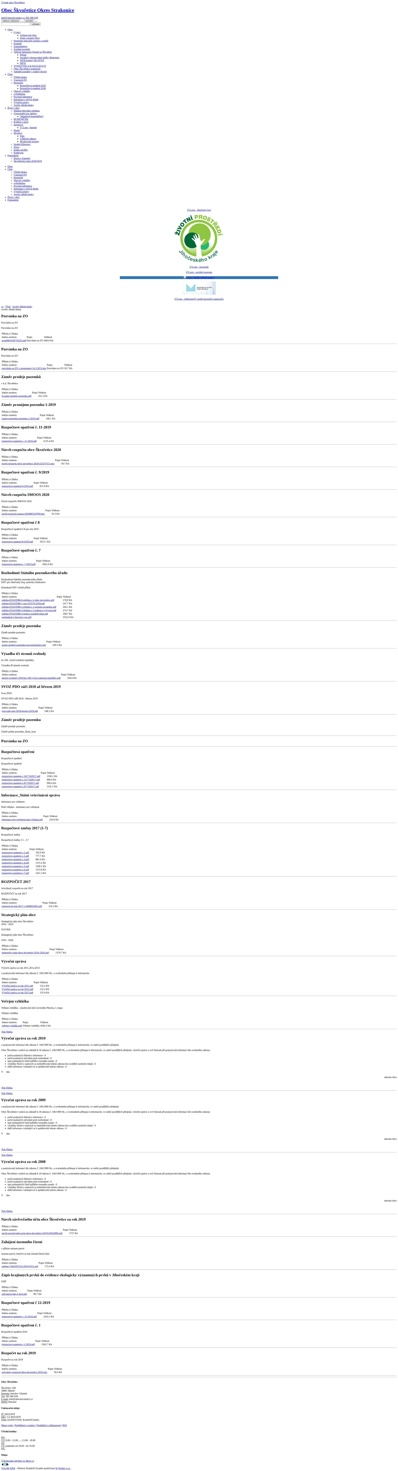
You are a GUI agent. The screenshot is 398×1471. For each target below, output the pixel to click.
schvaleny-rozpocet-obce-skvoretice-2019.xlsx (24, 1372)
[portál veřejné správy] (199, 277)
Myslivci (18, 133)
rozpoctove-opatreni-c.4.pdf (15, 862)
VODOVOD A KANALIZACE (30, 66)
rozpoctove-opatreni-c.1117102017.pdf (21, 779)
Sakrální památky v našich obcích (30, 71)
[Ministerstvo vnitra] (199, 293)
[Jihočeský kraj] (199, 210)
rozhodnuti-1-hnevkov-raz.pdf (16, 617)
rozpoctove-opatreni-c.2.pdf (15, 856)
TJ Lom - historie (28, 127)
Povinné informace (23, 96)
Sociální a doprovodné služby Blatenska (39, 57)
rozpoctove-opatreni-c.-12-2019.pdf (19, 1316)
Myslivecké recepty (29, 141)
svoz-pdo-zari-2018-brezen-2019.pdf (20, 711)
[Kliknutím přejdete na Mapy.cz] (17, 1461)
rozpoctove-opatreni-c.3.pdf (15, 859)
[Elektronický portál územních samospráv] (199, 299)
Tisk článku (7, 1031)
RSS (64, 1425)
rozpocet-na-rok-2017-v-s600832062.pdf (22, 906)
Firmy (17, 147)
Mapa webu (7, 1425)
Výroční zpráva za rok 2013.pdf (17, 992)
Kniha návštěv (21, 150)
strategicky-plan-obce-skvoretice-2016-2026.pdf (25, 952)
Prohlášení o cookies (25, 1425)
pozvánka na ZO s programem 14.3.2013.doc (24, 368)
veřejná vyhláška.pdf (12, 1025)
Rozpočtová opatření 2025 (33, 85)
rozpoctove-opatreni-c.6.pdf (15, 869)
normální (29, 21)
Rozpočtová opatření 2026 (33, 88)
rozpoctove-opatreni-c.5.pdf (15, 866)
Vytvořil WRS (8, 1468)
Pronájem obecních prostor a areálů (31, 40)
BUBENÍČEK (21, 119)
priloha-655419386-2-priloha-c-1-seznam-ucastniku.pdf (29, 607)
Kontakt (18, 43)
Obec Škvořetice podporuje (27, 68)
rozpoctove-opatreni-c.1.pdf (15, 852)
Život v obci (13, 108)
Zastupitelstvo (20, 46)
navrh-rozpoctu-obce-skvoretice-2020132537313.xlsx (28, 463)
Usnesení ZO (20, 80)
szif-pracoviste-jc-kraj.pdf (14, 1294)
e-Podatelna (19, 94)
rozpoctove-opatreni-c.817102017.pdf (20, 783)
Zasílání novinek (22, 49)
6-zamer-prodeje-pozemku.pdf (16, 396)
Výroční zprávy (21, 102)
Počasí (23, 54)
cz (2, 306)
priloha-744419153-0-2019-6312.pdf (20, 1266)
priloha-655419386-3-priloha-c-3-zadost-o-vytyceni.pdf (29, 610)
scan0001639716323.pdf (14, 340)
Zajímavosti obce (28, 35)
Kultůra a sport (21, 122)
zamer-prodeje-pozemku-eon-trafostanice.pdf (24, 645)
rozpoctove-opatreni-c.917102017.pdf (20, 786)
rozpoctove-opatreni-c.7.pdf (15, 873)
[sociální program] (199, 272)
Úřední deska (20, 77)
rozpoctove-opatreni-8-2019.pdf (17, 541)
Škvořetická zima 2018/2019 (28, 161)
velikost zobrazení (10, 21)
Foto (22, 136)
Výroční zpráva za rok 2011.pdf (17, 985)
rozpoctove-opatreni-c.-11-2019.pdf (19, 441)
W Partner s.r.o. (63, 1468)
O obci (17, 32)
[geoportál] (199, 267)
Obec (10, 29)
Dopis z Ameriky (22, 158)
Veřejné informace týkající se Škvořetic (33, 52)
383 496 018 (31, 17)
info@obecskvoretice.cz (13, 17)
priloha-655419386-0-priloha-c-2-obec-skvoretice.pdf (28, 600)
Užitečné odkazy (28, 138)
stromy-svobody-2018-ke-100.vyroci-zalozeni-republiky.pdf (31, 678)
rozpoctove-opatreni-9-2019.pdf (17, 486)
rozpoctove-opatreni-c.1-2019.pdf (18, 1344)
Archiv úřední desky (24, 105)
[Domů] (13, 2)
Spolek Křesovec (22, 144)
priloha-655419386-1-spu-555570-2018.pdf (23, 603)
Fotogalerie (13, 155)
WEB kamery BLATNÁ (32, 60)
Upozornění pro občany (25, 113)
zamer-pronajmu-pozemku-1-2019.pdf (20, 418)
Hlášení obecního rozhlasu (27, 110)
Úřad (9, 74)
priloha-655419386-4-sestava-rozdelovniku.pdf (25, 613)
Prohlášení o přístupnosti (49, 1425)
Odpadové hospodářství (31, 116)
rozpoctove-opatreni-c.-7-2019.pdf (18, 564)
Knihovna (18, 152)
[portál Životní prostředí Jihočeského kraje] (199, 261)
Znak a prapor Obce (30, 38)
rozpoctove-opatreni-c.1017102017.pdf (21, 776)
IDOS (23, 63)
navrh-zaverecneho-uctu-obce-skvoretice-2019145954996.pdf (32, 1233)
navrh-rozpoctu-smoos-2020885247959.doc (23, 514)
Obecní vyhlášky (22, 91)
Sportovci (18, 124)
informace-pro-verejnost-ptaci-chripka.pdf (22, 819)
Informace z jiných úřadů (26, 99)
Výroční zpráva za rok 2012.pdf (17, 989)
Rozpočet (18, 82)
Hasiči (17, 130)
